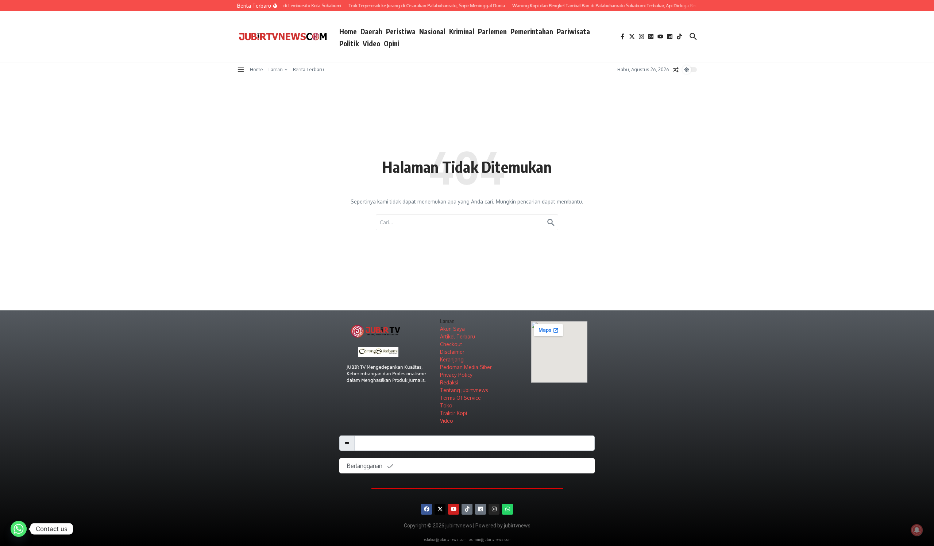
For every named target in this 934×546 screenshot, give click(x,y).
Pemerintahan (531, 31)
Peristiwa (401, 31)
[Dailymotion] (480, 509)
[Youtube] (453, 509)
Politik (349, 43)
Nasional (432, 31)
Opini (392, 43)
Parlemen (492, 31)
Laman (276, 69)
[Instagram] (494, 509)
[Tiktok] (467, 509)
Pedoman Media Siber (466, 367)
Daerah (371, 31)
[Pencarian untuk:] (467, 222)
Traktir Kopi (453, 413)
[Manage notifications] (917, 530)
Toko (446, 405)
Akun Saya (452, 329)
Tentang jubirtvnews (464, 390)
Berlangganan (365, 465)
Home (348, 31)
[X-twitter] (440, 509)
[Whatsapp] (507, 509)
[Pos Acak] (676, 70)
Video (371, 43)
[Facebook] (426, 509)
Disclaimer (452, 352)
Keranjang (452, 359)
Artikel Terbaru (457, 336)
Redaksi (449, 382)
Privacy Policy (456, 375)
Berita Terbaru (308, 69)
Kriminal (461, 31)
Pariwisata (573, 31)
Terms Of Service (460, 398)
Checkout (451, 344)
